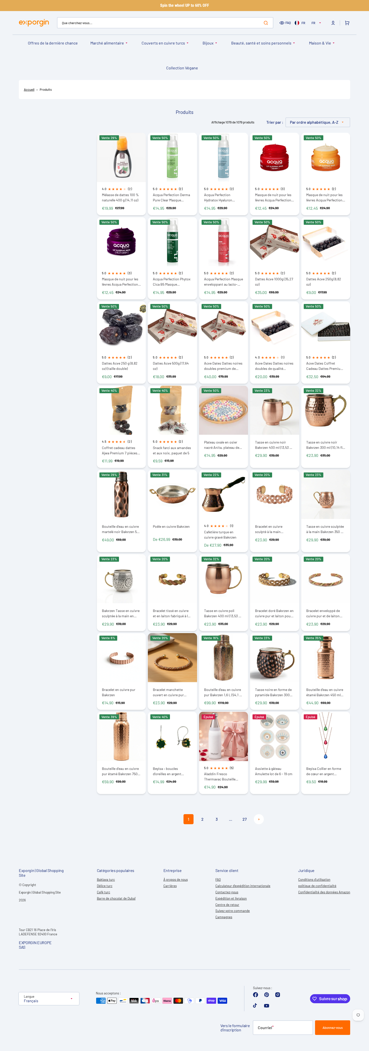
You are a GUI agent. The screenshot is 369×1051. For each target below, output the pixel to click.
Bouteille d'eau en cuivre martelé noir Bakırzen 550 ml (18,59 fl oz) (121, 529)
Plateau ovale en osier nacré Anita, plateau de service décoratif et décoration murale (221, 445)
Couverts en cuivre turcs (163, 42)
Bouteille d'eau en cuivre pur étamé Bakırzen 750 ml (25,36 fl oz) (120, 771)
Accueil (29, 89)
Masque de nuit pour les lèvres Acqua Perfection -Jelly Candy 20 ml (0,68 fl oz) (121, 282)
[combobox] (165, 22)
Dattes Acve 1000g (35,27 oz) (274, 281)
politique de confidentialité (317, 886)
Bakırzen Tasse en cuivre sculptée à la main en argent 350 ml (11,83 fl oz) (121, 613)
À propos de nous (175, 880)
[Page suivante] (259, 819)
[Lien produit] (121, 174)
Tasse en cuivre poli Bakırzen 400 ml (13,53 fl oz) (222, 613)
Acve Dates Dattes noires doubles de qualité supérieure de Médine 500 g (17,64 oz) (274, 366)
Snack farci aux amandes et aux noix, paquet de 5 (172, 450)
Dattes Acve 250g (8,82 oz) (323, 281)
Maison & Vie (320, 42)
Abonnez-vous (333, 1028)
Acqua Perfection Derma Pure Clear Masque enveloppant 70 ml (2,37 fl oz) (171, 197)
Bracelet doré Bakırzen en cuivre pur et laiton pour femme (274, 613)
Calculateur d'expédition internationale (242, 886)
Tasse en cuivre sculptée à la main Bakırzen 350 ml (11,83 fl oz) (325, 529)
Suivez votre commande (232, 911)
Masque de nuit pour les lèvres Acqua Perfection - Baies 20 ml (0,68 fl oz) (274, 197)
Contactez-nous (226, 892)
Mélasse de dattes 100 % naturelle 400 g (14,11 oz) (120, 197)
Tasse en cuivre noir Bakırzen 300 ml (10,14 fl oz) (324, 445)
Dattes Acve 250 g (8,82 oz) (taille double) (120, 366)
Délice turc (104, 886)
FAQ (288, 23)
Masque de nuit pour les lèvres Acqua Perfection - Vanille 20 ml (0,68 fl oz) (325, 197)
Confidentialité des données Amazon (324, 892)
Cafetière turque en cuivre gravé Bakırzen (220, 534)
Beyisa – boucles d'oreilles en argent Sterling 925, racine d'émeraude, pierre (167, 771)
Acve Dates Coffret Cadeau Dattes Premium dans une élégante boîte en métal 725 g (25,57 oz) (324, 366)
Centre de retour (227, 905)
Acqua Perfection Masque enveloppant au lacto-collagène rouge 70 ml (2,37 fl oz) (223, 282)
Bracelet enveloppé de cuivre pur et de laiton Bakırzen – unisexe (323, 613)
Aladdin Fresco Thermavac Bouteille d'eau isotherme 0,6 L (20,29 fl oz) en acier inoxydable (220, 776)
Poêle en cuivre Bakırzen (171, 526)
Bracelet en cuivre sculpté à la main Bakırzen (268, 529)
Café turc (103, 892)
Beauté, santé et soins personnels (261, 42)
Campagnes (223, 917)
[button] (333, 22)
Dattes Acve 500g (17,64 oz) (171, 366)
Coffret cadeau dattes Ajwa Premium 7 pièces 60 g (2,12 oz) (119, 450)
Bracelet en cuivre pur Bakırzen (118, 692)
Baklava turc (106, 880)
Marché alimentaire (107, 42)
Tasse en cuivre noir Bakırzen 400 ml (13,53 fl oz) (273, 445)
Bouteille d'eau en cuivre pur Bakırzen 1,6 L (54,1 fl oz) (222, 692)
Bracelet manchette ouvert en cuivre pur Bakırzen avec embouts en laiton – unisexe (170, 692)
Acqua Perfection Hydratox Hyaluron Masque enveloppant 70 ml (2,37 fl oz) (222, 197)
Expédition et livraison (231, 898)
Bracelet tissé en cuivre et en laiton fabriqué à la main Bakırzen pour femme (171, 613)
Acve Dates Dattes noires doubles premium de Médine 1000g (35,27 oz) (223, 366)
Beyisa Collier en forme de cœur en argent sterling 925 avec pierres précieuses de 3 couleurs (325, 771)
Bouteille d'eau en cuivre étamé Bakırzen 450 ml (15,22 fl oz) (324, 692)
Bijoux (208, 42)
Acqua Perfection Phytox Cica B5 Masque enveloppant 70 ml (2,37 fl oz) (172, 282)
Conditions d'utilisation (314, 880)
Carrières (170, 886)
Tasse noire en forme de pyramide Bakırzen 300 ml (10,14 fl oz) (273, 692)
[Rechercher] (266, 22)
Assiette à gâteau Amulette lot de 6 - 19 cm (273, 771)
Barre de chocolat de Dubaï (116, 898)
